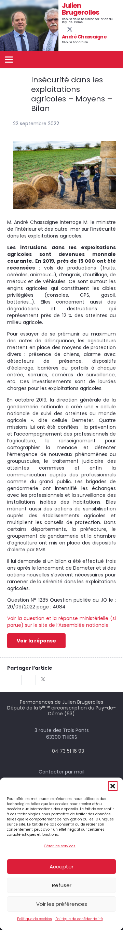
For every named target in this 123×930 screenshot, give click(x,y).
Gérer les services (60, 846)
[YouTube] (75, 29)
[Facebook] (64, 29)
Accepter (61, 866)
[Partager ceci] (29, 680)
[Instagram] (81, 30)
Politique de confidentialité (79, 918)
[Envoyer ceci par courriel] (14, 680)
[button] (112, 786)
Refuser (61, 885)
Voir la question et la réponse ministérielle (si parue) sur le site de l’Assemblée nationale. (61, 622)
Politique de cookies (34, 918)
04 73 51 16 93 (68, 751)
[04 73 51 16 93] (45, 751)
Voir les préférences (61, 904)
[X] (69, 29)
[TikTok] (87, 29)
